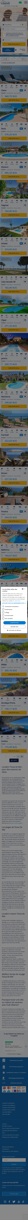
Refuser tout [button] (14, 626)
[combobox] (22, 589)
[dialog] (14, 610)
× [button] (24, 588)
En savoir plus (16, 601)
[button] (14, 603)
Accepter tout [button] (14, 622)
